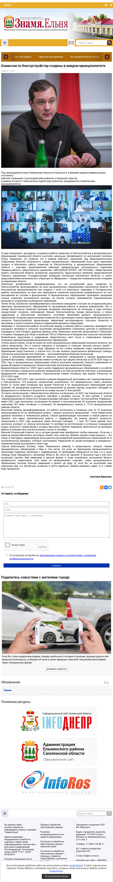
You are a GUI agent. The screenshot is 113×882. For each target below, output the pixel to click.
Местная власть (22, 56)
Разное (7, 690)
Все (106, 682)
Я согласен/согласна (56, 876)
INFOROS (102, 860)
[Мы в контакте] (106, 5)
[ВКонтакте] (106, 487)
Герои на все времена (51, 56)
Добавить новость (56, 669)
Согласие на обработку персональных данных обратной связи (52, 844)
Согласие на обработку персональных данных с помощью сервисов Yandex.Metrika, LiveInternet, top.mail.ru (53, 856)
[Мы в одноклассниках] (111, 5)
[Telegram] (110, 487)
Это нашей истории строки (84, 56)
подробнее (76, 865)
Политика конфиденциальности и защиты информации (52, 834)
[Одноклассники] (102, 487)
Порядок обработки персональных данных (51, 826)
